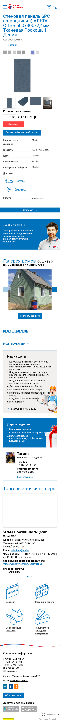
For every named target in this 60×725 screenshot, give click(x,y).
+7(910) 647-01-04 (26, 465)
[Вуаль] (5, 52)
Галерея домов (19, 261)
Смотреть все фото (30, 316)
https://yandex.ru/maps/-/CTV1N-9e (22, 564)
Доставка (20, 181)
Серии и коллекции (15, 331)
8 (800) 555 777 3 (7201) (24, 409)
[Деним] (32, 52)
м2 (13, 117)
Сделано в (48, 719)
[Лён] (9, 52)
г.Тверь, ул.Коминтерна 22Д (25, 676)
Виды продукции (14, 343)
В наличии (13, 45)
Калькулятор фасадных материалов (42, 631)
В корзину (13, 124)
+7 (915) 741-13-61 (13, 659)
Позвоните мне (55, 6)
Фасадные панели (44, 602)
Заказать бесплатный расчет (22, 132)
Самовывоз (20, 189)
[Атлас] (37, 52)
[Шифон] (28, 52)
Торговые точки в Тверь (29, 488)
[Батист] (19, 52)
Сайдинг (10, 602)
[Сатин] (23, 52)
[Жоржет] (14, 52)
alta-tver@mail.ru (25, 472)
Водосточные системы (13, 629)
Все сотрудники (25, 477)
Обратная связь (13, 695)
